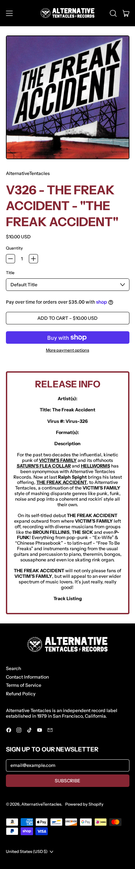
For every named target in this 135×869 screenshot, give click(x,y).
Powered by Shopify (84, 804)
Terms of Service (23, 685)
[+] (33, 258)
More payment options (67, 350)
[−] (10, 258)
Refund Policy (20, 694)
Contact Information (27, 677)
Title (10, 273)
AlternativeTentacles (28, 173)
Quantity (14, 248)
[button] (113, 13)
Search (13, 668)
